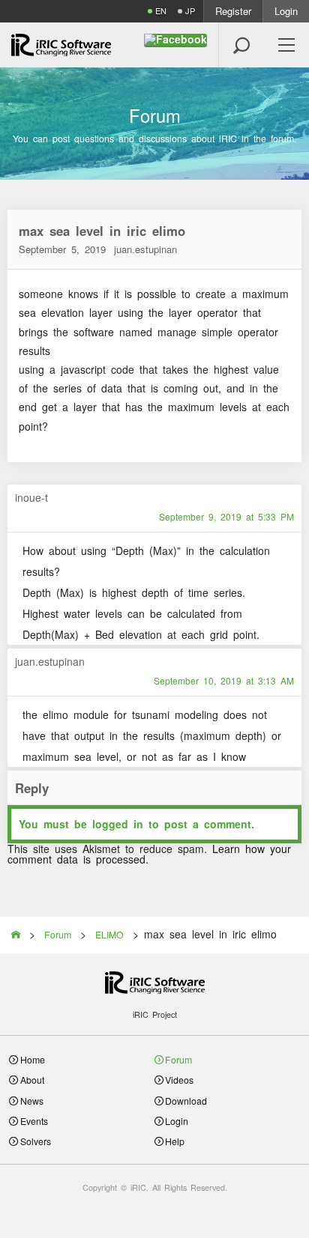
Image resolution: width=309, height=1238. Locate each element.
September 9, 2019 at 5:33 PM (226, 516)
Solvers (35, 1141)
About (32, 1079)
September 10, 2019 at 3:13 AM (224, 680)
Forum (178, 1059)
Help (174, 1141)
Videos (179, 1079)
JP (190, 11)
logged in (117, 824)
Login (286, 11)
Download (186, 1100)
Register (233, 11)
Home (32, 1059)
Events (34, 1121)
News (32, 1100)
